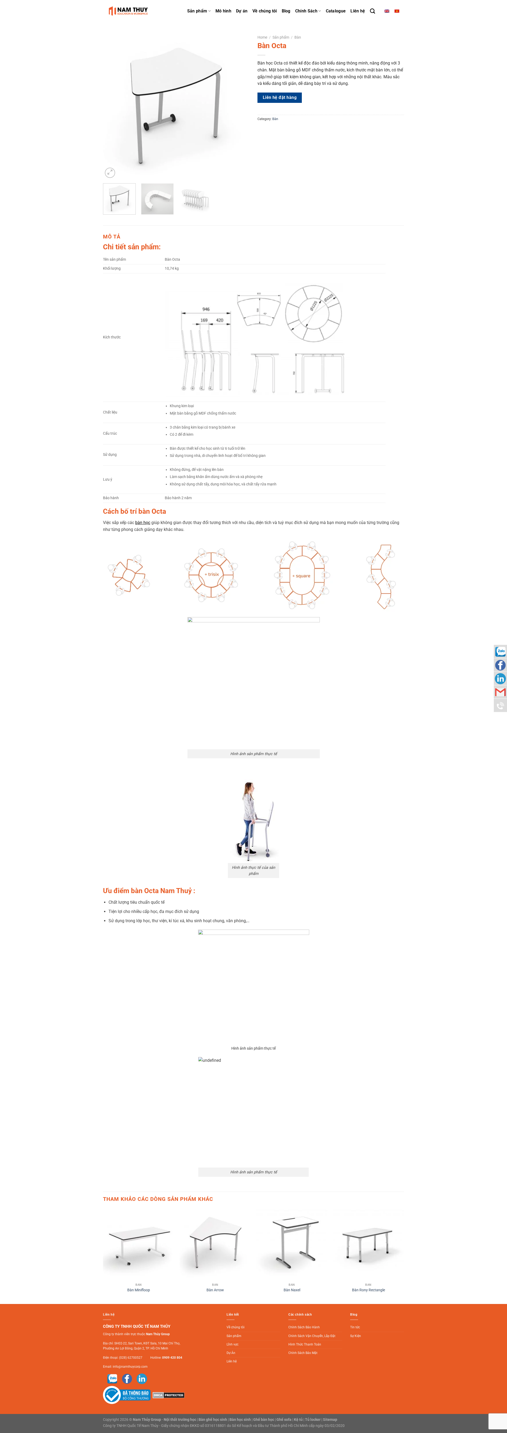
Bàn (297, 37)
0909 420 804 (172, 1357)
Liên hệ (357, 10)
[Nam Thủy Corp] (129, 11)
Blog (286, 10)
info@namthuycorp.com (130, 1366)
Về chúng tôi (264, 10)
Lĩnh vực (232, 1344)
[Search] (372, 11)
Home (262, 37)
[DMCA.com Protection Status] (168, 1395)
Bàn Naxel (292, 1290)
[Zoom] (110, 173)
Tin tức (355, 1327)
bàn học (142, 522)
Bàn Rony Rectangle (368, 1290)
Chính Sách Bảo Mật (302, 1353)
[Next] (240, 106)
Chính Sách (306, 10)
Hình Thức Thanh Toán (304, 1344)
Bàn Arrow (215, 1290)
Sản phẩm (197, 10)
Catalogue (336, 10)
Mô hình (223, 10)
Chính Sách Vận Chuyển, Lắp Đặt (311, 1336)
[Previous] (112, 106)
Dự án (242, 10)
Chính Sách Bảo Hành (304, 1327)
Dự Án (231, 1353)
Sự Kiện (355, 1336)
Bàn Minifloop (138, 1290)
